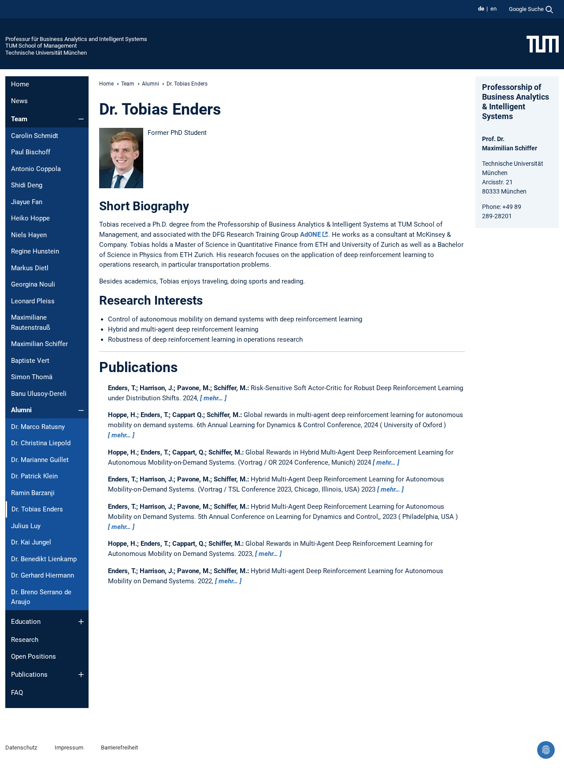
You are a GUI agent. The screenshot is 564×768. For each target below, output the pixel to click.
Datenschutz (21, 747)
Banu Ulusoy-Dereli (39, 394)
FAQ (17, 693)
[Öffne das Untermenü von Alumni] (81, 410)
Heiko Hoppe (30, 218)
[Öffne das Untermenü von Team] (81, 119)
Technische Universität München (46, 52)
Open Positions (33, 656)
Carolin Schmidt (34, 136)
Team (19, 119)
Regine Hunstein (35, 251)
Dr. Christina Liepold (40, 443)
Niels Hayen (29, 235)
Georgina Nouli (33, 284)
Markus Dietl (29, 268)
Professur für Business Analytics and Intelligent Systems (76, 39)
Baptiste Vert (30, 361)
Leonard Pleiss (33, 301)
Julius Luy (26, 526)
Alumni (21, 410)
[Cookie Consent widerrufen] (546, 750)
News (19, 101)
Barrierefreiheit (119, 747)
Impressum (69, 747)
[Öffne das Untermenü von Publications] (81, 674)
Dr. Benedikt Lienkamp (44, 559)
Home (20, 84)
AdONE (310, 235)
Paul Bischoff (30, 152)
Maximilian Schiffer (39, 344)
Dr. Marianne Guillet (40, 460)
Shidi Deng (26, 185)
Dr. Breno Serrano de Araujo (41, 597)
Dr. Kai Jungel (31, 542)
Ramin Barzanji (33, 493)
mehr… (213, 398)
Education (26, 622)
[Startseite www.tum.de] (543, 44)
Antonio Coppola (36, 169)
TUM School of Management (41, 45)
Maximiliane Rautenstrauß (30, 322)
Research (24, 640)
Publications (29, 675)
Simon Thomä (31, 377)
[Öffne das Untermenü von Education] (81, 621)
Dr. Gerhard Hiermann (42, 575)
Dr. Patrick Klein (34, 476)
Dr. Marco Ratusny (38, 427)
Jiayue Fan (26, 202)
